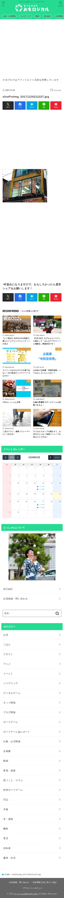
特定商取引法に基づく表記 (45, 882)
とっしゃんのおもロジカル (26, 894)
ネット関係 (9, 702)
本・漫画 (8, 819)
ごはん (7, 644)
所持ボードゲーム (13, 789)
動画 (5, 760)
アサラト (8, 654)
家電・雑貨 (9, 770)
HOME (7, 874)
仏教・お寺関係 (11, 741)
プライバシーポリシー (33, 888)
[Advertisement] (32, 47)
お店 (5, 634)
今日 (12, 457)
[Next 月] (18, 457)
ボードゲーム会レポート (16, 731)
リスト (57, 457)
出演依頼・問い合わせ (15, 598)
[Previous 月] (5, 457)
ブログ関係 (9, 712)
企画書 (7, 751)
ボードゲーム (10, 722)
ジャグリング (10, 683)
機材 (5, 828)
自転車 (7, 848)
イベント (8, 673)
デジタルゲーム (11, 693)
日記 (5, 799)
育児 (5, 838)
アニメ (7, 664)
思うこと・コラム (13, 780)
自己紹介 (8, 589)
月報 (5, 809)
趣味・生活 (9, 857)
